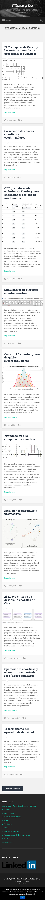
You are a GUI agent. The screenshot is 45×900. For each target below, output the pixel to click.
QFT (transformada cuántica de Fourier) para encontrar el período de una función (21, 193)
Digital (5, 820)
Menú (8, 20)
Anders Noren (22, 881)
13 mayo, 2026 (11, 500)
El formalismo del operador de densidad (19, 730)
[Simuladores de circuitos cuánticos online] (22, 302)
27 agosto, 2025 (12, 774)
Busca (41, 20)
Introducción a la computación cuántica (19, 437)
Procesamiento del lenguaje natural (16, 835)
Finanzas (6, 828)
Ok (22, 897)
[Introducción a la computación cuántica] (22, 452)
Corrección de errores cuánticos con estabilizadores (19, 134)
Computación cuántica (12, 817)
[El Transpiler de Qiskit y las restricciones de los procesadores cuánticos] (22, 69)
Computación (8, 813)
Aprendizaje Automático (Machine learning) (19, 806)
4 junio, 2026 (11, 343)
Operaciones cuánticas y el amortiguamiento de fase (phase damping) (21, 672)
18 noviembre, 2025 (13, 658)
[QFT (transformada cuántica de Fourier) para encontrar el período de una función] (22, 223)
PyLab (5, 839)
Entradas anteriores (13, 789)
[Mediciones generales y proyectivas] (22, 533)
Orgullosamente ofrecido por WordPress (21, 879)
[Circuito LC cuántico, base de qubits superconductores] (22, 378)
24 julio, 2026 (11, 120)
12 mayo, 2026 (11, 586)
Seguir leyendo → (11, 112)
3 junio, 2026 (11, 425)
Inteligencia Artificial (11, 831)
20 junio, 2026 (11, 279)
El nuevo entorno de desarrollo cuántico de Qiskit (19, 600)
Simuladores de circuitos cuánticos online (21, 291)
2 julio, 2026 (11, 177)
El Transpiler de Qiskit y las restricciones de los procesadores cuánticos (21, 50)
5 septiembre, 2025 (13, 718)
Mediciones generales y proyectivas (20, 512)
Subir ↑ (22, 884)
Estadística (7, 824)
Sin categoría (8, 842)
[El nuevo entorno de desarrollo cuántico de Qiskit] (22, 615)
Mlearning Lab (22, 5)
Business (6, 810)
